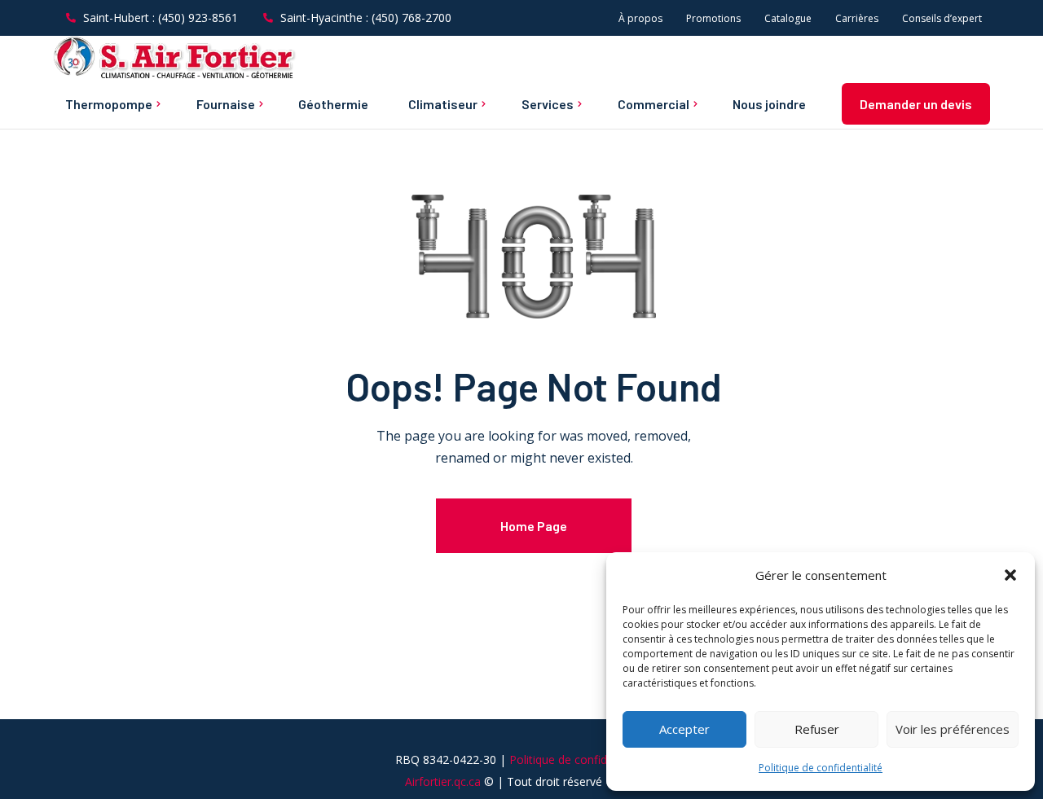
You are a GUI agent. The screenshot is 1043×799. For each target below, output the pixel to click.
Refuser (816, 729)
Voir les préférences (953, 729)
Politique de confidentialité (820, 768)
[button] (1010, 575)
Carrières (856, 18)
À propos (640, 18)
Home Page (533, 525)
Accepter (684, 729)
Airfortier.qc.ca (443, 781)
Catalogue (788, 18)
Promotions (713, 18)
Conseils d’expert (942, 18)
